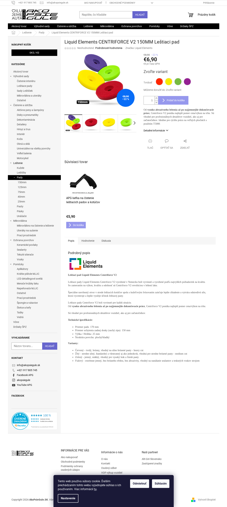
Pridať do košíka (176, 100)
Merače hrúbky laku (28, 283)
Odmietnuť (139, 483)
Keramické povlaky (27, 244)
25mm (21, 201)
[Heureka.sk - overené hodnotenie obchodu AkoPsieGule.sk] (34, 421)
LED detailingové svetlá (30, 278)
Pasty (20, 206)
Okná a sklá (23, 143)
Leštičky (21, 172)
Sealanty (22, 249)
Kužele (20, 167)
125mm (22, 187)
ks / (34, 52)
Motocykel (22, 158)
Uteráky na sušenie (27, 230)
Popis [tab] (71, 240)
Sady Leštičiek (25, 90)
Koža (20, 139)
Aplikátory (22, 269)
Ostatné (21, 100)
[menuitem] (19, 26)
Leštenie (18, 163)
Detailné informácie (154, 130)
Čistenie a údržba (22, 105)
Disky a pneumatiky (27, 114)
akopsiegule (23, 380)
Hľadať (140, 14)
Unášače (22, 216)
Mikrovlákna (20, 220)
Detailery (22, 124)
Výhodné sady (21, 76)
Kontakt (105, 463)
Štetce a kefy (24, 307)
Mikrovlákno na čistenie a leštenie (35, 225)
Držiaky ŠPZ (20, 326)
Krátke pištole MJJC (28, 273)
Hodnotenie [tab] (87, 240)
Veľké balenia (24, 153)
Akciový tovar (20, 71)
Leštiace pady (24, 85)
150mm (22, 182)
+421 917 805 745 (27, 370)
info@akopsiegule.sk (28, 365)
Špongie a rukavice (27, 302)
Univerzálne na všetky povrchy (33, 148)
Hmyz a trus (23, 129)
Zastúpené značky (152, 463)
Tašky (20, 312)
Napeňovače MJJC (27, 288)
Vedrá (20, 317)
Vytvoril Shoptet (207, 499)
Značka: (138, 48)
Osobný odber (109, 468)
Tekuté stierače (25, 254)
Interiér (21, 134)
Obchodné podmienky (122, 2)
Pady (20, 177)
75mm (21, 192)
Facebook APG (25, 375)
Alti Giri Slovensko (152, 459)
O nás (104, 459)
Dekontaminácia (26, 119)
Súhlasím (161, 483)
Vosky (20, 259)
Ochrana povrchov (23, 240)
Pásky (20, 211)
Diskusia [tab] (106, 240)
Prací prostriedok (26, 235)
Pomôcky (18, 264)
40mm (21, 196)
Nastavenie (68, 498)
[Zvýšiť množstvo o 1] (156, 98)
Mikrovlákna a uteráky (29, 95)
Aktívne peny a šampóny (30, 110)
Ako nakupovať (93, 2)
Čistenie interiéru (26, 81)
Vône (16, 322)
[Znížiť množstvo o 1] (156, 102)
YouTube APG (24, 384)
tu (95, 489)
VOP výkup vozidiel (111, 472)
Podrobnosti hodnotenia (108, 48)
